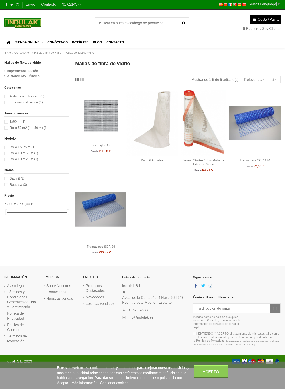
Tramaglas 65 (100, 145)
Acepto (211, 371)
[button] (29, 42)
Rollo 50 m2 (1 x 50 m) (29, 128)
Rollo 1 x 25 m (22, 147)
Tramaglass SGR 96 (101, 246)
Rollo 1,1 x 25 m (24, 159)
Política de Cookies (15, 327)
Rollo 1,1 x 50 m (24, 153)
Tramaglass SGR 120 (255, 160)
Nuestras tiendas (59, 298)
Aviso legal (16, 286)
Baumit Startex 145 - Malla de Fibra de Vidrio (203, 162)
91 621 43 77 (138, 310)
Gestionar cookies (114, 383)
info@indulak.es (140, 317)
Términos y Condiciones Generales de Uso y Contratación (21, 299)
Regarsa (18, 184)
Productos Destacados (95, 288)
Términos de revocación (17, 338)
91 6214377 (71, 4)
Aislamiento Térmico (23, 76)
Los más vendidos (100, 303)
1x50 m (17, 121)
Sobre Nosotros (58, 286)
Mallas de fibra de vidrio (22, 62)
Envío (31, 4)
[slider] (6, 212)
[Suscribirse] (275, 308)
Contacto (49, 4)
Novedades (95, 297)
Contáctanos (56, 292)
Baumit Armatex (152, 160)
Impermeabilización (22, 71)
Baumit (17, 178)
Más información (84, 383)
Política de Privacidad (15, 315)
